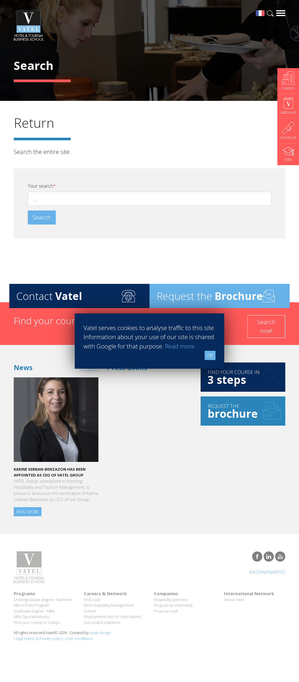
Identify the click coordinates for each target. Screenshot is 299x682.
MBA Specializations (31, 616)
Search (42, 217)
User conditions (79, 638)
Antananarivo (267, 572)
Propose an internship (173, 605)
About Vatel (234, 599)
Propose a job (166, 611)
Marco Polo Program (31, 605)
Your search (42, 186)
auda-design (100, 632)
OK (210, 355)
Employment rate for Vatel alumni (112, 616)
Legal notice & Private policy (38, 638)
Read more (27, 511)
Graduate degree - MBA (34, 611)
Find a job (92, 599)
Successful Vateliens (102, 622)
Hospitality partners (170, 599)
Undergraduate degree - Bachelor (43, 599)
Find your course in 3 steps (37, 622)
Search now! (266, 326)
